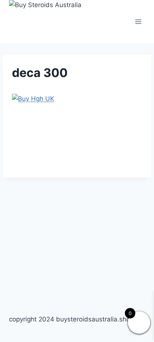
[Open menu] (138, 21)
